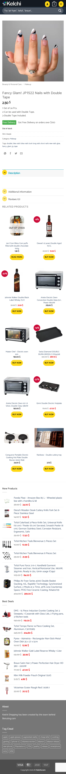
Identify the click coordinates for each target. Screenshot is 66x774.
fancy (4, 146)
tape (15, 146)
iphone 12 (15, 741)
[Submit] (60, 11)
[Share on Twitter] (16, 154)
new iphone (7, 746)
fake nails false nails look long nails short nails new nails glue (36, 143)
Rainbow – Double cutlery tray (49, 455)
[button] (54, 4)
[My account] (47, 4)
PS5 (29, 746)
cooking (55, 737)
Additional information (20, 192)
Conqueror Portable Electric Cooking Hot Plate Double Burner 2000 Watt (17, 458)
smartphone (55, 746)
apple (5, 737)
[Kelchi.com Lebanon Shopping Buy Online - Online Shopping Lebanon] (19, 3)
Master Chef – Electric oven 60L (17, 353)
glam (9, 146)
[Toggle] (4, 172)
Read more (17, 257)
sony (5, 751)
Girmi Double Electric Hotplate (49, 403)
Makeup (28, 84)
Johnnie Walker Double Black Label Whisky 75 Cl (17, 299)
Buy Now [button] (49, 257)
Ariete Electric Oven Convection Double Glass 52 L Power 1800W (49, 300)
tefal (11, 751)
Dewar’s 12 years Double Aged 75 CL (49, 244)
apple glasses (15, 737)
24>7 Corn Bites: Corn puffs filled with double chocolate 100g (16, 246)
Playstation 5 (20, 746)
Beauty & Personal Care (12, 84)
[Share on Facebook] (10, 154)
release (45, 746)
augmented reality (30, 737)
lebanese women (28, 741)
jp (12, 146)
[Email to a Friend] (21, 154)
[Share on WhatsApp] (5, 154)
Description (14, 173)
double (9, 143)
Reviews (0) (14, 199)
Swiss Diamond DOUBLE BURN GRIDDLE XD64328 (49, 353)
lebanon (41, 741)
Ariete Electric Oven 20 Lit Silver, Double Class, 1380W (17, 404)
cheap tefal (44, 737)
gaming (6, 741)
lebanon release (53, 741)
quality (36, 746)
